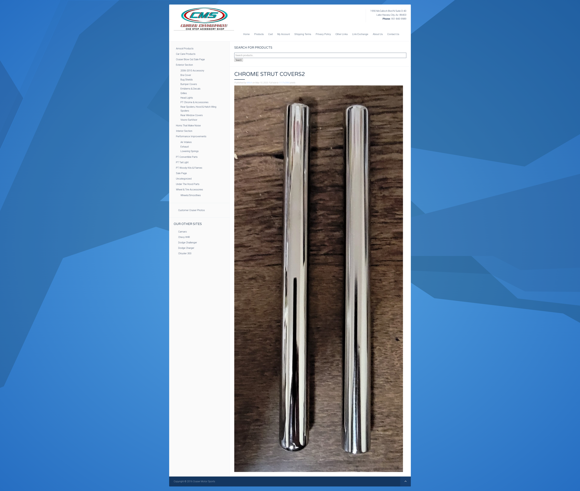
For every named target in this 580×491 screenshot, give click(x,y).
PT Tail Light (182, 162)
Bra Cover (185, 75)
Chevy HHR (184, 237)
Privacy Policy (323, 34)
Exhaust (184, 146)
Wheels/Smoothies (190, 195)
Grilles (183, 93)
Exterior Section (184, 64)
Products (259, 34)
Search (238, 60)
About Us (378, 34)
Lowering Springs (189, 151)
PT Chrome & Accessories (194, 102)
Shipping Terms (302, 34)
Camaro (182, 231)
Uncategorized (184, 178)
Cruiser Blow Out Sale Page (190, 59)
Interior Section (184, 131)
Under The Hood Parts (187, 184)
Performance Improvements (191, 136)
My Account (283, 34)
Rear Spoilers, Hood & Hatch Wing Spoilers (198, 108)
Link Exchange (360, 34)
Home (246, 34)
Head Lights (186, 97)
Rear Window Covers (191, 115)
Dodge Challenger (187, 242)
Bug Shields (186, 79)
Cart (270, 34)
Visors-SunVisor (188, 119)
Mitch (249, 82)
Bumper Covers (188, 84)
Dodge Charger (186, 248)
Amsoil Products (184, 48)
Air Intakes (186, 142)
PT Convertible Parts (187, 157)
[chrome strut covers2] (318, 278)
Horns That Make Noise (188, 125)
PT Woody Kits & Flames (189, 167)
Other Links (341, 34)
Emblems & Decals (190, 88)
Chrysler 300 (184, 253)
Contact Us (393, 34)
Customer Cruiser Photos (191, 210)
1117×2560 (284, 82)
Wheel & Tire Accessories (189, 189)
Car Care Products (185, 54)
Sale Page (181, 173)
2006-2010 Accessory (192, 70)
